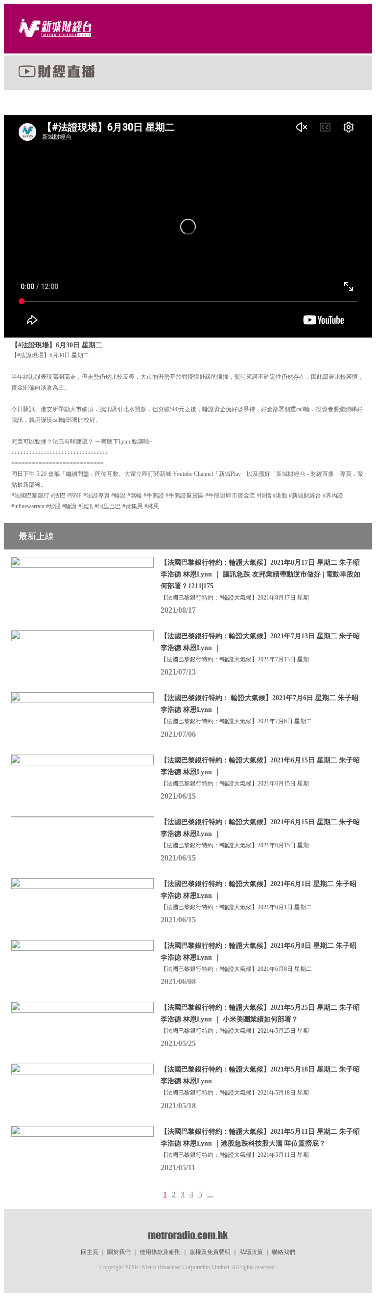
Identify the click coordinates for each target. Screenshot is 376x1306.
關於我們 (119, 1252)
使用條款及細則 (160, 1252)
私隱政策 (251, 1252)
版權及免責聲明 (210, 1252)
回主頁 (89, 1252)
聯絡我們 (283, 1252)
